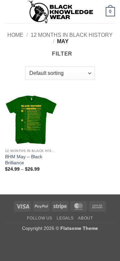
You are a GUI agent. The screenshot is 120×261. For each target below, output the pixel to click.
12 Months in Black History (72, 35)
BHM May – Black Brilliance (23, 159)
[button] (9, 11)
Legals (65, 218)
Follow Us (39, 218)
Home (15, 35)
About (85, 218)
